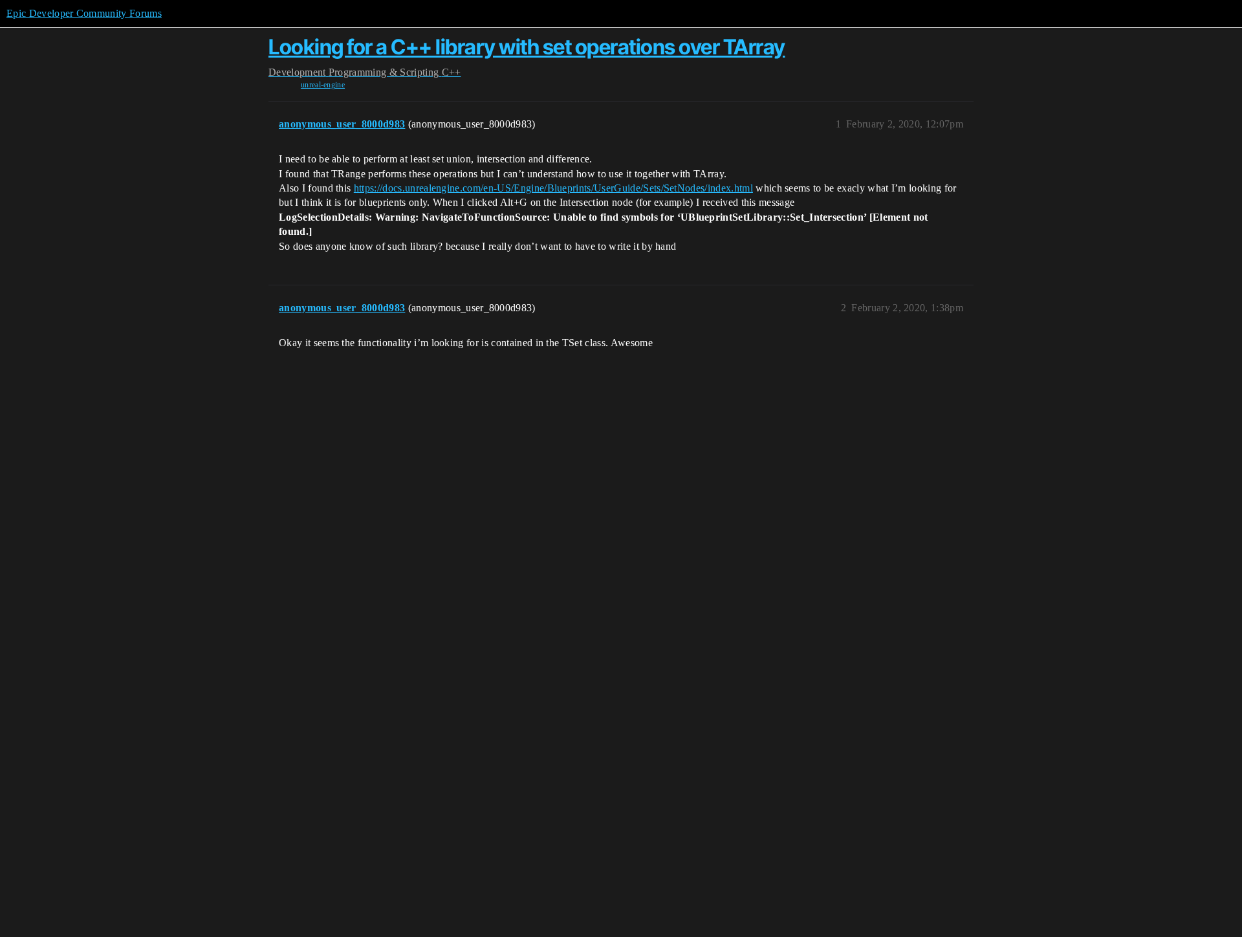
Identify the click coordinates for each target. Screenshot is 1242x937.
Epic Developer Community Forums (84, 13)
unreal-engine (323, 84)
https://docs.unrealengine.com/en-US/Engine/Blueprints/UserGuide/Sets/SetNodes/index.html (553, 187)
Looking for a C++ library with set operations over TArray (526, 47)
